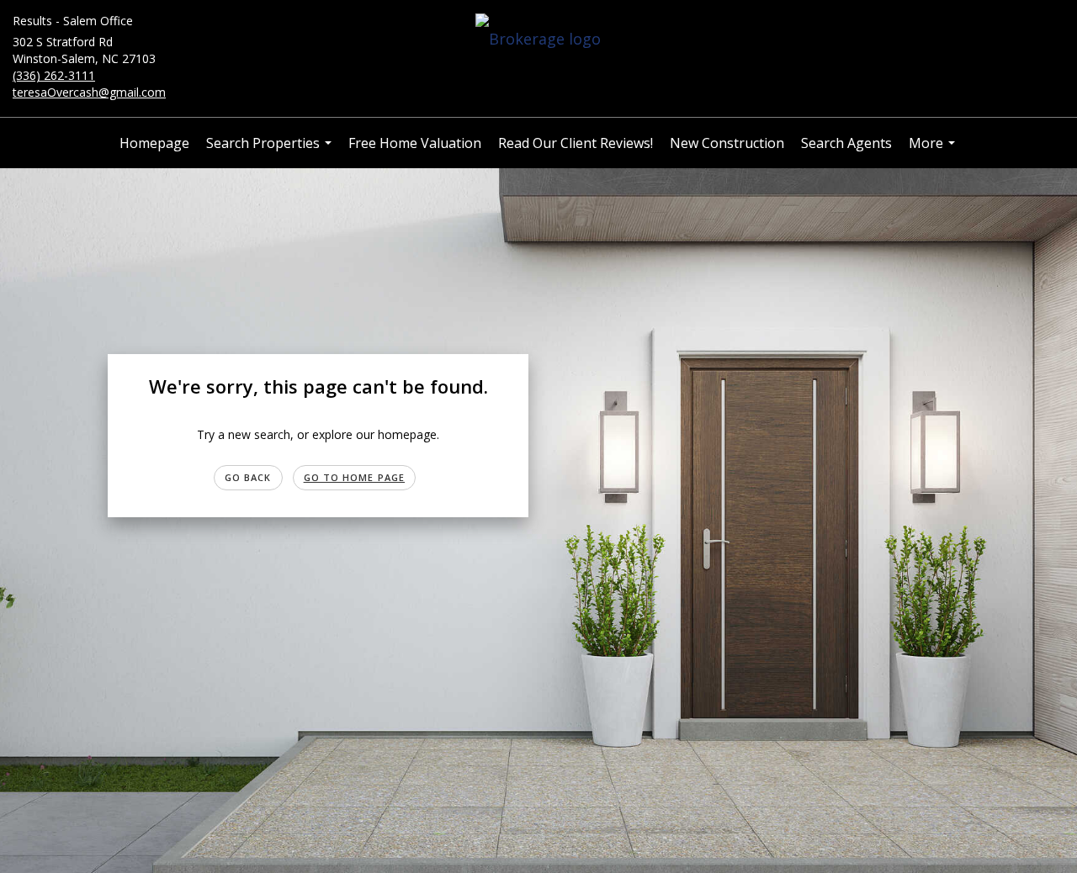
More (934, 151)
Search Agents (846, 143)
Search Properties (271, 151)
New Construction (727, 143)
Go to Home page (355, 477)
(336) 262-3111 (54, 75)
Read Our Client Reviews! (575, 143)
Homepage (154, 143)
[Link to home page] (538, 39)
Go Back (248, 477)
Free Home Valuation (414, 143)
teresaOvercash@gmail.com (89, 92)
